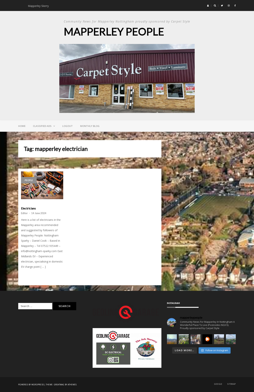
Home (21, 126)
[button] (208, 5)
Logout (67, 126)
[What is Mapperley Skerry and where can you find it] (219, 339)
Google (218, 384)
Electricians (28, 208)
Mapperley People (114, 31)
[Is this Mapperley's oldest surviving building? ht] (184, 339)
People (29, 180)
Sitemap (231, 384)
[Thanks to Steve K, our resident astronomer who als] (172, 339)
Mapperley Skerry (39, 6)
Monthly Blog (89, 126)
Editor (24, 213)
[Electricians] (42, 185)
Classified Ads (42, 126)
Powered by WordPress (31, 384)
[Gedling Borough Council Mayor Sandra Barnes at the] (195, 339)
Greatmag (59, 384)
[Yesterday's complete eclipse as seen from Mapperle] (207, 339)
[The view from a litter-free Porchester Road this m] (231, 339)
